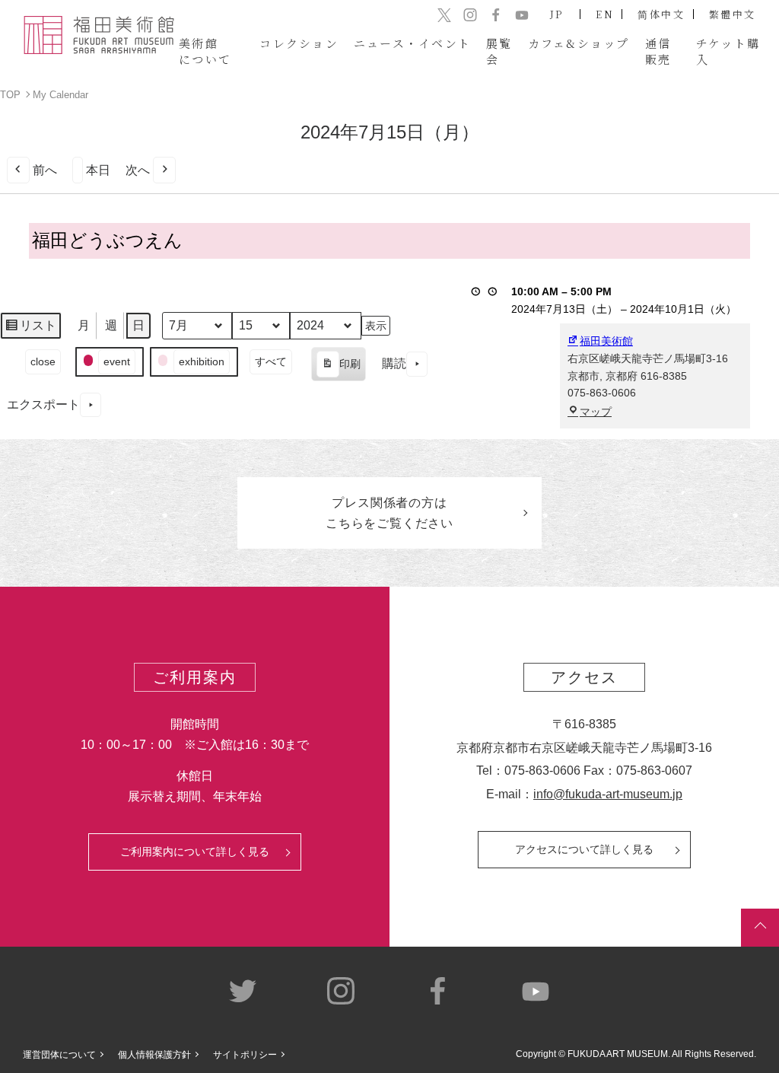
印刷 (338, 369)
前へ (45, 170)
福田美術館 (606, 341)
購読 (394, 363)
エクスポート (43, 404)
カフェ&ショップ (579, 43)
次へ (138, 170)
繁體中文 (732, 14)
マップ (596, 412)
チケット (728, 51)
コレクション (299, 43)
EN (605, 14)
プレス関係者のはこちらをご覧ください (389, 513)
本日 (98, 170)
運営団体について (59, 1054)
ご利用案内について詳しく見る (194, 851)
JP (557, 14)
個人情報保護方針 (154, 1054)
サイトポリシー (245, 1054)
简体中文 (661, 14)
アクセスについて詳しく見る (584, 849)
